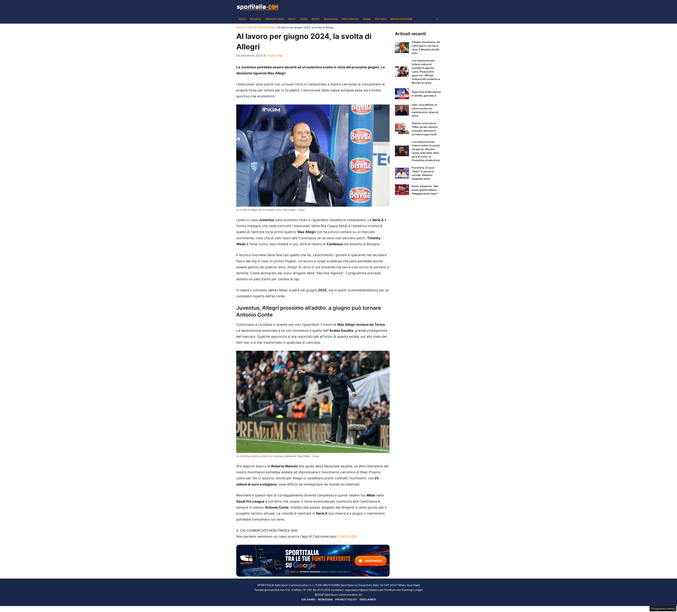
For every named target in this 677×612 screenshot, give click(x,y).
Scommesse (331, 18)
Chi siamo (308, 599)
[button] (437, 19)
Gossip (367, 18)
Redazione (325, 599)
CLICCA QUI (347, 536)
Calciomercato (266, 27)
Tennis (303, 18)
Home (240, 27)
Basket (316, 18)
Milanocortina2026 (401, 18)
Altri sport (380, 18)
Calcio (242, 18)
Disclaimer (368, 599)
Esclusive (255, 18)
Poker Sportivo (350, 18)
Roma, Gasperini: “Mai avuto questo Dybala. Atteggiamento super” (425, 190)
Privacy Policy (346, 599)
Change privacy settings (663, 608)
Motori (292, 18)
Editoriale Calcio (274, 18)
